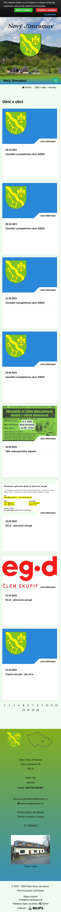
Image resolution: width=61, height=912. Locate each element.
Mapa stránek (30, 896)
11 (52, 705)
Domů (27, 87)
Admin (44, 903)
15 (33, 710)
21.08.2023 (11, 298)
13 (23, 710)
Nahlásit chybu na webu (25, 903)
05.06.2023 (11, 372)
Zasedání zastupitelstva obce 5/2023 (25, 228)
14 (28, 710)
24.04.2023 (11, 521)
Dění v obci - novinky (45, 87)
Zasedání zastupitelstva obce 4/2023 (25, 302)
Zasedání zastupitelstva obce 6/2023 (25, 154)
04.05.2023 (11, 447)
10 (47, 705)
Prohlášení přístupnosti (30, 899)
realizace (22, 908)
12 (56, 705)
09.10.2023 (11, 224)
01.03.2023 (11, 669)
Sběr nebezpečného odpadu (20, 451)
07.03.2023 (11, 595)
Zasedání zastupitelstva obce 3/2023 (25, 377)
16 (37, 710)
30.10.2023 (11, 149)
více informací (48, 141)
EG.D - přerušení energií (18, 525)
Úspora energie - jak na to (19, 674)
